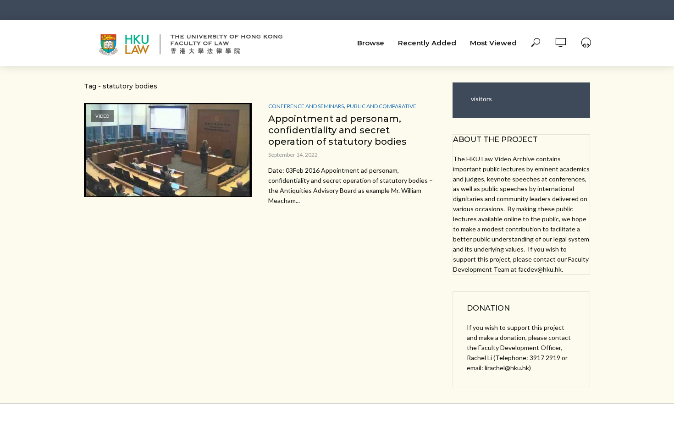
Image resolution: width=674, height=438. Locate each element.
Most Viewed (493, 42)
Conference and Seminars (306, 106)
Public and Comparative (381, 106)
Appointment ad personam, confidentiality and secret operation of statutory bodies (337, 130)
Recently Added (427, 42)
